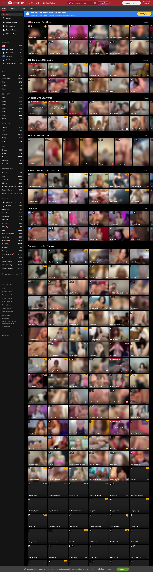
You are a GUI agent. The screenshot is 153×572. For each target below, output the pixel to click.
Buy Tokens (6, 327)
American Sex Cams (41, 22)
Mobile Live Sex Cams (39, 135)
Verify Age (144, 14)
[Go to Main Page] (17, 3)
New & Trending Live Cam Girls (43, 170)
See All (146, 22)
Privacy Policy (6, 305)
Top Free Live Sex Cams (40, 60)
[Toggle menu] (3, 3)
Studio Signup (6, 315)
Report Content (7, 298)
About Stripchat (7, 285)
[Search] (94, 3)
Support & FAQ (7, 291)
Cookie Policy (98, 569)
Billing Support (7, 295)
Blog (3, 288)
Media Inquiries (7, 301)
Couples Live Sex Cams (40, 97)
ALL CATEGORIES (13, 274)
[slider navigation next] (147, 40)
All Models (5, 318)
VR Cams (32, 208)
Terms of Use (6, 308)
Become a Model (7, 312)
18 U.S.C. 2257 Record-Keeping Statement (9, 322)
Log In (146, 3)
